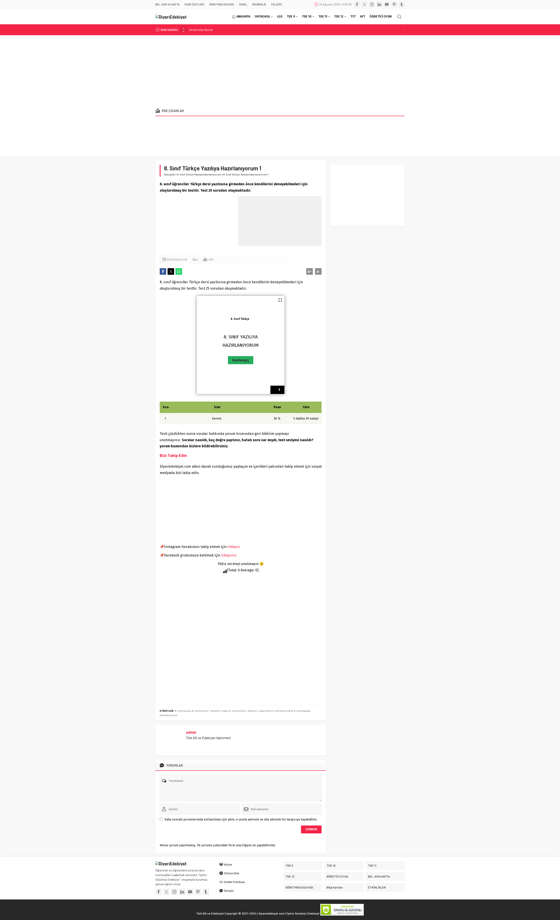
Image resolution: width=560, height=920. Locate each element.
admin (191, 732)
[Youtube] (387, 4)
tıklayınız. (229, 555)
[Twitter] (364, 4)
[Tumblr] (402, 4)
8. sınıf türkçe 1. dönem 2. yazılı (210, 710)
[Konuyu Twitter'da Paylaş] (171, 271)
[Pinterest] (394, 4)
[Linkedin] (379, 4)
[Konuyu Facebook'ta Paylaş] (163, 271)
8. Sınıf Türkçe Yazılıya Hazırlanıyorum (199, 174)
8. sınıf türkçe (183, 710)
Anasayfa (169, 174)
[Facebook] (357, 4)
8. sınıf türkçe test (282, 710)
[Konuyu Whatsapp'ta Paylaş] (178, 271)
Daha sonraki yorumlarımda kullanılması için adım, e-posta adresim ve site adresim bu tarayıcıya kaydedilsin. (240, 819)
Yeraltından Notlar (201, 29)
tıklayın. (234, 547)
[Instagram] (372, 4)
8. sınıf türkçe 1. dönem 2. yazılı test (249, 710)
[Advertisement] (280, 70)
